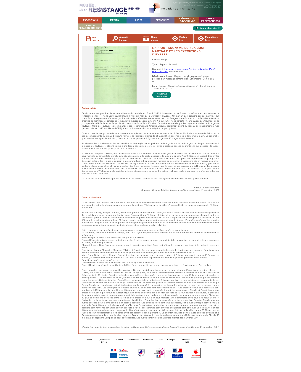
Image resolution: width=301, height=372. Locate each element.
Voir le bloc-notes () (210, 28)
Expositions (90, 20)
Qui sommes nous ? (104, 341)
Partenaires (148, 340)
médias (114, 20)
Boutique (171, 340)
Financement (133, 340)
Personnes (162, 20)
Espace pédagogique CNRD (90, 26)
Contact (119, 340)
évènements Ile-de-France (186, 19)
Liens (160, 340)
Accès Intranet (220, 341)
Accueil (88, 340)
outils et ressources (210, 19)
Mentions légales (186, 341)
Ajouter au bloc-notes (161, 94)
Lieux (138, 20)
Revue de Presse (203, 341)
